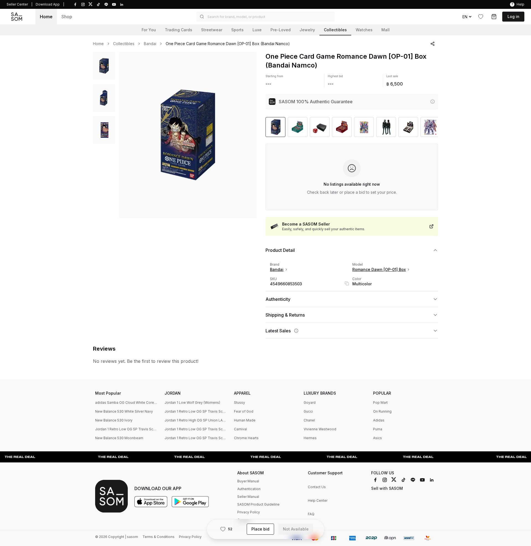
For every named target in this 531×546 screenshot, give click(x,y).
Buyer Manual (248, 481)
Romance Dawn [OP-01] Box (379, 269)
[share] (432, 43)
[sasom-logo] (17, 16)
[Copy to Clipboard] (347, 283)
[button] (265, 17)
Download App (48, 4)
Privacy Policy (248, 512)
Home (46, 16)
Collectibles (123, 44)
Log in (513, 16)
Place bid (260, 529)
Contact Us (317, 487)
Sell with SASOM (387, 488)
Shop (66, 16)
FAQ (311, 514)
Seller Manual (248, 497)
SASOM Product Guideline (258, 504)
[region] (187, 135)
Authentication (249, 489)
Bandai (150, 44)
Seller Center (17, 4)
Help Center (317, 500)
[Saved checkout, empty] (494, 16)
